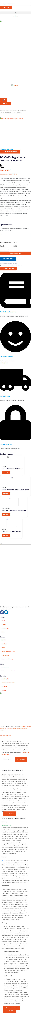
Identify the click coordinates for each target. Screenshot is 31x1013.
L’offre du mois (5, 655)
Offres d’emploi (5, 628)
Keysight (4, 466)
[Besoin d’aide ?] (2, 166)
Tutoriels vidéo (5, 679)
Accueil (1, 110)
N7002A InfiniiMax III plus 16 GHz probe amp (15, 489)
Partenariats (4, 686)
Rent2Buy (4, 643)
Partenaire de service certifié (8, 682)
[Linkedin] (6, 612)
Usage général (13, 110)
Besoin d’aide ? (5, 170)
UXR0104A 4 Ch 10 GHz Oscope (11, 531)
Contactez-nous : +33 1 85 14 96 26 (8, 174)
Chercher (6, 7)
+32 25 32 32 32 (4, 363)
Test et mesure (6, 110)
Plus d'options (7, 759)
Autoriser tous (21, 759)
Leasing (3, 647)
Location (4, 640)
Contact (3, 632)
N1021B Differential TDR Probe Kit (12, 469)
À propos (4, 624)
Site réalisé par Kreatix (5, 735)
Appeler (14, 16)
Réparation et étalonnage (7, 659)
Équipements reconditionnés (8, 651)
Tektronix (10, 149)
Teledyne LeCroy (6, 508)
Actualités (4, 690)
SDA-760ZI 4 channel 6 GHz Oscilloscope (14, 510)
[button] (15, 12)
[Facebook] (2, 612)
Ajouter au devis (8, 258)
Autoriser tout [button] (9, 814)
